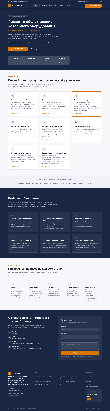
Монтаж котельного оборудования (45, 376)
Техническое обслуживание (43, 381)
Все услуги (34, 49)
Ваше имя (63, 326)
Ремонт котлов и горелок (42, 379)
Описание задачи (66, 341)
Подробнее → (15, 113)
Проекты (61, 5)
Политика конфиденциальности (92, 385)
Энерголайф (17, 6)
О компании (52, 5)
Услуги (43, 5)
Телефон (64, 333)
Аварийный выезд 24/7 (66, 379)
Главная (37, 5)
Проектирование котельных (68, 381)
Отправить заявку (79, 353)
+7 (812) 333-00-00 (97, 1)
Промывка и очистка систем (68, 376)
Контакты (69, 5)
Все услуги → (64, 384)
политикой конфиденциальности (88, 356)
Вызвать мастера (94, 5)
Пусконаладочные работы (42, 384)
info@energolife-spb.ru (84, 1)
